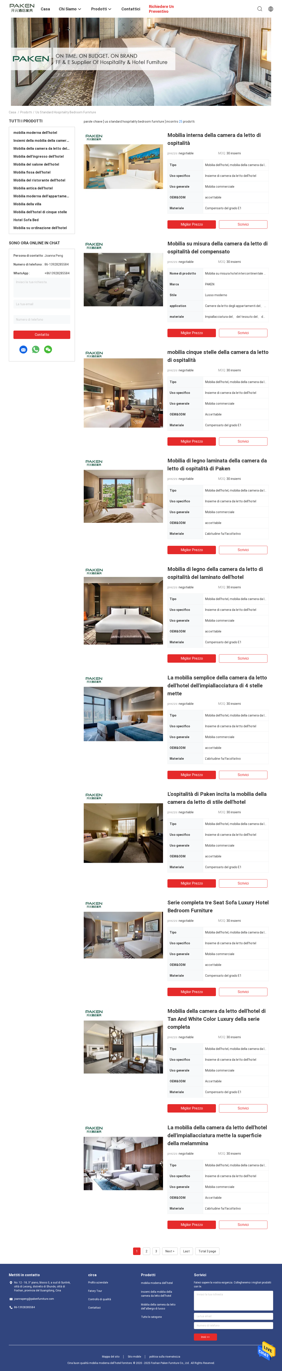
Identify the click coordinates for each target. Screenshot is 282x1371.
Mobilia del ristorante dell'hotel (39, 180)
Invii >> (205, 1337)
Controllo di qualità (99, 1299)
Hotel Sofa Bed (26, 220)
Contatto (42, 335)
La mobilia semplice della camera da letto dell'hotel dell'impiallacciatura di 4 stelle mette (217, 686)
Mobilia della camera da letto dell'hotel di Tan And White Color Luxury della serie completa (216, 1019)
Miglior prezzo (192, 224)
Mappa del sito (110, 1356)
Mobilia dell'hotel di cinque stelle (40, 212)
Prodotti (26, 112)
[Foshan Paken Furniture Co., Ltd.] (22, 7)
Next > (169, 1251)
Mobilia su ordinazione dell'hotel (40, 228)
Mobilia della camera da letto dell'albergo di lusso (41, 148)
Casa (12, 112)
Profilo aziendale (98, 1282)
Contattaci (94, 1307)
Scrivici (243, 224)
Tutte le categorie (151, 1317)
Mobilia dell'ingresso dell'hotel (38, 156)
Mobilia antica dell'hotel (33, 188)
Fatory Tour (95, 1290)
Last (186, 1251)
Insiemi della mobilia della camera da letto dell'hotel (41, 140)
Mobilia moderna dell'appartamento (41, 196)
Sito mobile (134, 1356)
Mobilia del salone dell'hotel (36, 164)
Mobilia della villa (27, 204)
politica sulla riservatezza (164, 1356)
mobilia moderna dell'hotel (35, 133)
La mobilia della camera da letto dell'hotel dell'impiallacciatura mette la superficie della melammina (217, 1135)
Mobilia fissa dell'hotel (31, 172)
